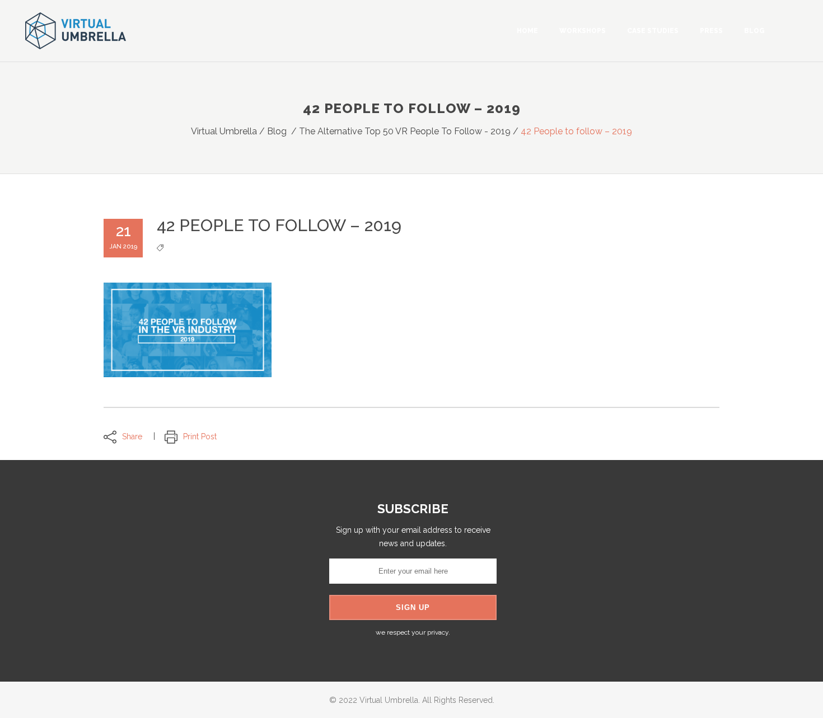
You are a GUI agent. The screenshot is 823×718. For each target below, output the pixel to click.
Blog (277, 131)
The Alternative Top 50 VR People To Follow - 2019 (405, 131)
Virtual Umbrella (224, 131)
